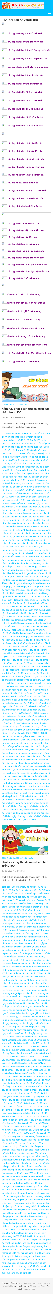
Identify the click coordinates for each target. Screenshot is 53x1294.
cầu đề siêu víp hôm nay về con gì (28, 453)
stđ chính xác (41, 1209)
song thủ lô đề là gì (34, 1206)
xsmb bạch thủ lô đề (25, 819)
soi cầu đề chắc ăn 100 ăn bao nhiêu (22, 530)
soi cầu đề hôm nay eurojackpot (22, 550)
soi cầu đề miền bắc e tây (30, 556)
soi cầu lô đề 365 (25, 696)
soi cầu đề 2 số (36, 520)
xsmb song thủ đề (13, 1272)
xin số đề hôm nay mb (34, 809)
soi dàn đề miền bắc (37, 753)
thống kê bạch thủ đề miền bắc (29, 793)
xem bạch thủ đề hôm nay (17, 799)
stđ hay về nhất (19, 1216)
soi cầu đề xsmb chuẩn (30, 663)
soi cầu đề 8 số (26, 523)
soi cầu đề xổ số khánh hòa (31, 633)
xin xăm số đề (32, 816)
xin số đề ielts (24, 1269)
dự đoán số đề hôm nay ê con (24, 486)
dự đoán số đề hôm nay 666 (24, 933)
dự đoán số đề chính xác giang (27, 926)
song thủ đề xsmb (16, 1206)
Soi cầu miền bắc (9, 405)
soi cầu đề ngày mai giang (18, 583)
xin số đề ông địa (36, 813)
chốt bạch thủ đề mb (36, 466)
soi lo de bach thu (22, 786)
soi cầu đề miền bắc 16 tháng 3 (29, 553)
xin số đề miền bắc (18, 813)
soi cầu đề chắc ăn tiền (24, 533)
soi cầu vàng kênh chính (15, 733)
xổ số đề (43, 816)
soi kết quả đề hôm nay (19, 1186)
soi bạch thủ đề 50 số (23, 496)
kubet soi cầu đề (29, 493)
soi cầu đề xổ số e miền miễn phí (28, 629)
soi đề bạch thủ (36, 756)
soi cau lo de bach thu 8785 (33, 679)
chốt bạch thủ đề (17, 466)
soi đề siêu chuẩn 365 (30, 776)
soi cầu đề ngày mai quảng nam (27, 586)
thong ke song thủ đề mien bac (19, 1249)
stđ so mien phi (39, 1226)
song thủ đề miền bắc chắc (19, 1189)
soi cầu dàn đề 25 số (34, 963)
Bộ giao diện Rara (37, 1286)
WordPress (30, 1289)
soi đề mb (18, 773)
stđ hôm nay (34, 1219)
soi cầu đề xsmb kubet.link (24, 669)
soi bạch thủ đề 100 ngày (32, 943)
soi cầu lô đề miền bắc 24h (23, 1129)
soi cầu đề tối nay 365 (23, 616)
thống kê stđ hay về (37, 1252)
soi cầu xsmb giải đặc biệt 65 (24, 736)
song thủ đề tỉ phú (31, 1203)
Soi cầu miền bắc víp (25, 405)
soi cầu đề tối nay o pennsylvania (22, 623)
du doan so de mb (14, 916)
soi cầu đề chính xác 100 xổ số (33, 543)
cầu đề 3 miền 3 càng (15, 443)
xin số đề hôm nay (14, 809)
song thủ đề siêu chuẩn (27, 1199)
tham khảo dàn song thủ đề (26, 1233)
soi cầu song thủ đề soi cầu (20, 729)
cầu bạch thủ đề (15, 440)
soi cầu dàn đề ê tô (16, 516)
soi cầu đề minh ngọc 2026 (30, 566)
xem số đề (37, 803)
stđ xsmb (31, 1229)
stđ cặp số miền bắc (25, 1209)
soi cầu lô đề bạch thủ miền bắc (21, 706)
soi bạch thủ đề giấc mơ (31, 946)
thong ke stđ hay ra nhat (16, 1252)
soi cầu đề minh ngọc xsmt (31, 1020)
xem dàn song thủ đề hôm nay (20, 1262)
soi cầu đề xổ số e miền (23, 626)
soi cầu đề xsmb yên (17, 676)
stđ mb (10, 1223)
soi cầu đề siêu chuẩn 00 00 (26, 596)
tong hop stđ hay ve (33, 1256)
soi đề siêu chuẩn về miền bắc (28, 779)
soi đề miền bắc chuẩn (34, 773)
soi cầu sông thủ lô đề (16, 1146)
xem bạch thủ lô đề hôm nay (18, 803)
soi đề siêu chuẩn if (15, 1179)
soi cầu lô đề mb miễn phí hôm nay (27, 713)
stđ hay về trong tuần (18, 1219)
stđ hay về (34, 1213)
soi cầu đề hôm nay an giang (23, 990)
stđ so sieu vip (19, 1229)
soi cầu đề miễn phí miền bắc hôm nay (23, 563)
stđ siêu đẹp (26, 1226)
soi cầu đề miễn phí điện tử (24, 1003)
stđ (14, 1209)
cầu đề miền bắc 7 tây (35, 443)
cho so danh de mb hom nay (23, 913)
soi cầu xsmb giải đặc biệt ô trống (29, 746)
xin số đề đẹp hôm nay (15, 806)
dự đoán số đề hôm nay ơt (30, 490)
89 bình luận (20, 871)
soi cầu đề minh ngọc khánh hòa (25, 573)
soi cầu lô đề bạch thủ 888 (23, 699)
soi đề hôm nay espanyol (28, 769)
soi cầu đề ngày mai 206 (30, 1023)
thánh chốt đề (32, 789)
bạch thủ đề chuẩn (11, 433)
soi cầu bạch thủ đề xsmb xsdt (21, 513)
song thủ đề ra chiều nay (32, 1193)
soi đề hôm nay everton (22, 1176)
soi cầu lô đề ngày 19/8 (17, 719)
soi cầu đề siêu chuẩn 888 (31, 603)
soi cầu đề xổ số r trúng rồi (18, 656)
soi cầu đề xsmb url (23, 673)
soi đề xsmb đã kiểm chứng (25, 783)
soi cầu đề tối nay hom (18, 619)
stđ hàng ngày (12, 1213)
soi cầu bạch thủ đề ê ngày (28, 503)
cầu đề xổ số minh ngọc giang (21, 460)
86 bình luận (20, 417)
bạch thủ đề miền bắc (30, 433)
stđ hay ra (24, 1213)
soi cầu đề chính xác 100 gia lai (22, 980)
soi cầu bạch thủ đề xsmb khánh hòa (24, 960)
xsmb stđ (26, 1272)
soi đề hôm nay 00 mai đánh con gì (28, 766)
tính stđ (19, 1256)
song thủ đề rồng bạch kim (25, 1196)
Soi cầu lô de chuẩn (19, 693)
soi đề (26, 756)
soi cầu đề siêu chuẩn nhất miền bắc (30, 609)
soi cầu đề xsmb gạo (24, 666)
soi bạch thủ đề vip (19, 500)
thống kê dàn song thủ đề (16, 1239)
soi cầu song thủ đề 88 (16, 726)
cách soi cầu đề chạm (12, 886)
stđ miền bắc (20, 1223)
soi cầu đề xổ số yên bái (20, 659)
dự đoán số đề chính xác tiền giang (28, 480)
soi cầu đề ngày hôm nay (19, 580)
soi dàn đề (22, 753)
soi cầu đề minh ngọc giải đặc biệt (30, 1013)
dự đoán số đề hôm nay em (32, 936)
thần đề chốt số (17, 789)
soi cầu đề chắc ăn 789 (29, 973)
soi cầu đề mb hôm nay (34, 993)
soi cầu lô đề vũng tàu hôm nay (24, 723)
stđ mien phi (13, 1226)
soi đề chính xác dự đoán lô (33, 759)
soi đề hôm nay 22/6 (23, 1173)
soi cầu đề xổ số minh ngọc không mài (28, 643)
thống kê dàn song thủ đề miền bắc (25, 1243)
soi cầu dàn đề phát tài (36, 516)
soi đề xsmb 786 (14, 1183)
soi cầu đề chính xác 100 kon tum (20, 540)
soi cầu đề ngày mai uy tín (35, 589)
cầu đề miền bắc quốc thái (29, 446)
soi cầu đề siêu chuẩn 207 (27, 599)
